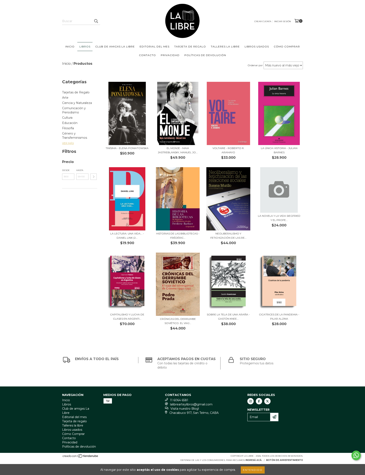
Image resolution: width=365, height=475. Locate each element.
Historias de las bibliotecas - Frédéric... (177, 235)
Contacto (147, 55)
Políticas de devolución (205, 55)
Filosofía (68, 128)
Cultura (67, 118)
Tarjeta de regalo (190, 46)
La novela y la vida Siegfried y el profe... (279, 218)
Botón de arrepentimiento (284, 460)
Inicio (70, 46)
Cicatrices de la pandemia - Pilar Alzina (279, 316)
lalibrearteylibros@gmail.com (191, 404)
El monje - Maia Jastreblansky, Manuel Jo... (178, 150)
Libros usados (257, 46)
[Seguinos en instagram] (250, 401)
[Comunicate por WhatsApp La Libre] (356, 455)
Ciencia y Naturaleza (77, 103)
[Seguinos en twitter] (267, 401)
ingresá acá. (253, 460)
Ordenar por (255, 65)
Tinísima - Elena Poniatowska (127, 148)
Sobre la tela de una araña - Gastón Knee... (228, 316)
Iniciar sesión (282, 21)
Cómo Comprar (287, 46)
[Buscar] (96, 21)
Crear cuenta (262, 21)
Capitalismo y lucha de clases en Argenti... (127, 316)
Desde (66, 170)
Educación (70, 123)
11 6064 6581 (179, 400)
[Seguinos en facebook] (259, 401)
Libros (84, 46)
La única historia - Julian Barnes (279, 150)
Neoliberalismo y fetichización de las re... (228, 235)
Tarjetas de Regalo (76, 92)
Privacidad (170, 55)
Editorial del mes (154, 46)
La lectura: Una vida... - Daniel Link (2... (127, 235)
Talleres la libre (225, 46)
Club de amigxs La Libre (115, 46)
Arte (65, 98)
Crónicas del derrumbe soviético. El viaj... (178, 321)
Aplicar (93, 177)
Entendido (253, 469)
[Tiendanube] (80, 457)
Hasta (79, 170)
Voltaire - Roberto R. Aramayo (228, 150)
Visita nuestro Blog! (184, 408)
